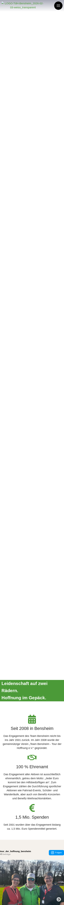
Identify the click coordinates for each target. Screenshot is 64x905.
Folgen (58, 852)
